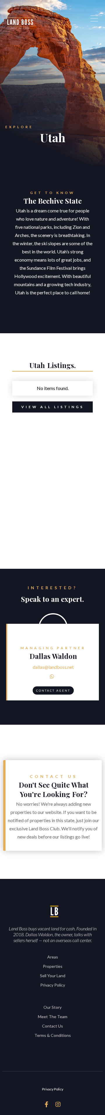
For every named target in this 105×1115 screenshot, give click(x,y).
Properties (52, 966)
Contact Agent (53, 690)
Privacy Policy (52, 984)
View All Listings (52, 407)
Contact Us (52, 1025)
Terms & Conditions (52, 1035)
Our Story (52, 1007)
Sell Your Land (52, 975)
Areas (52, 956)
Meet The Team (52, 1016)
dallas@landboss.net (53, 667)
